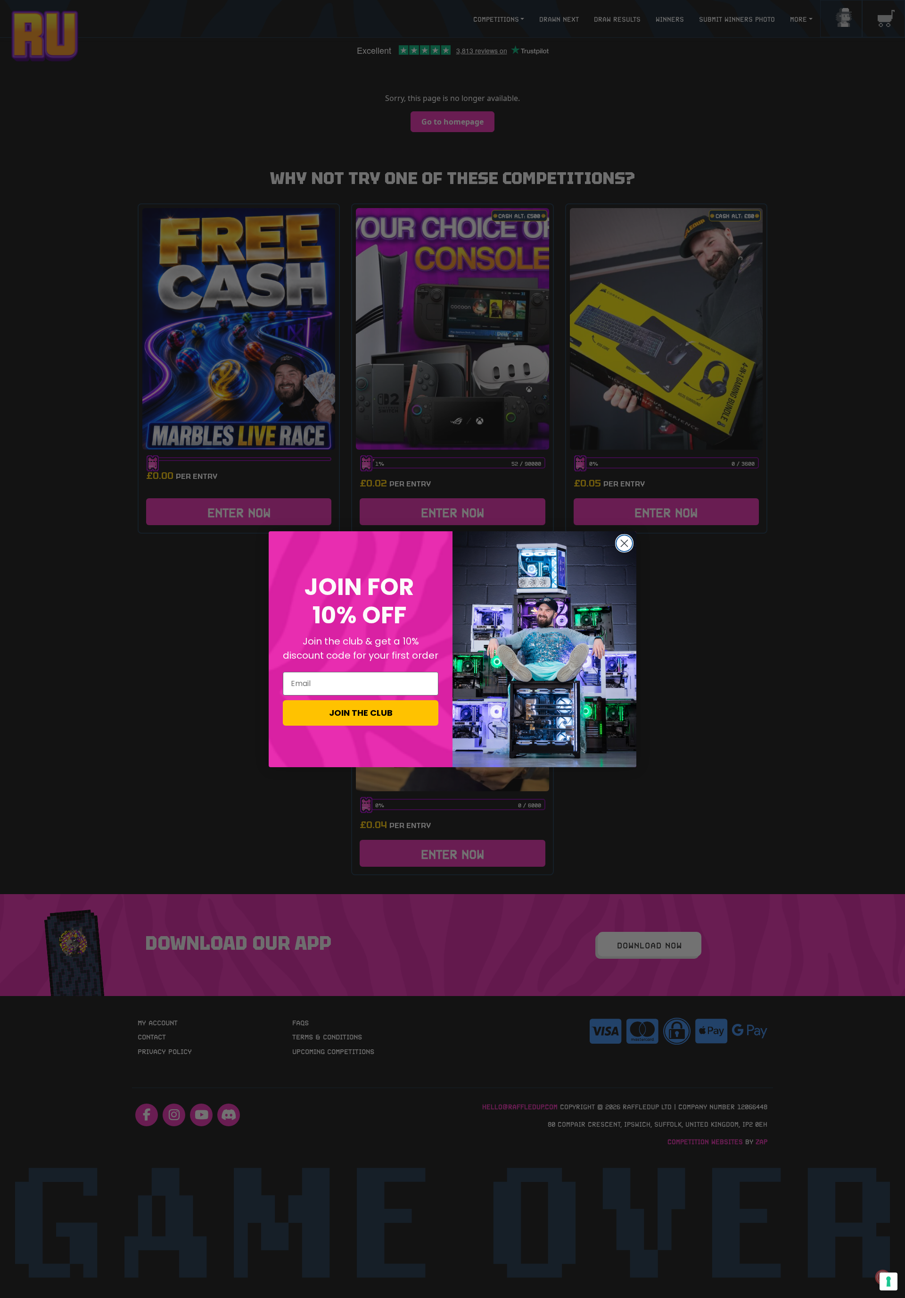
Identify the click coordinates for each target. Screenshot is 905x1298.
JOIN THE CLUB (361, 713)
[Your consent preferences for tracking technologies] (888, 1281)
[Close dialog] (624, 543)
